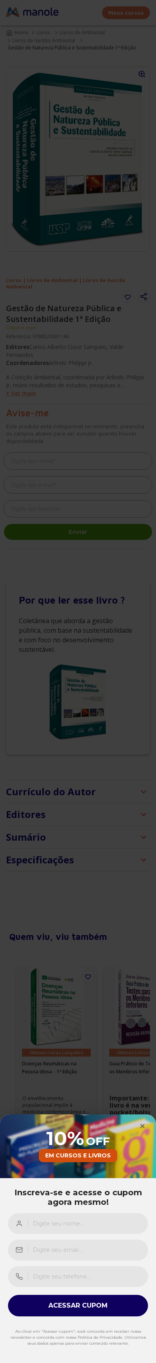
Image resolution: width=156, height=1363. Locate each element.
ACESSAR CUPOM (78, 1305)
